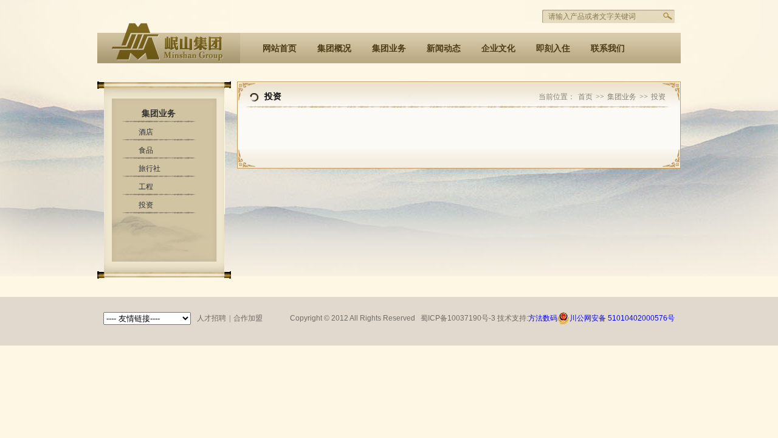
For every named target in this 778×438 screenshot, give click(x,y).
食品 (146, 150)
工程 (146, 186)
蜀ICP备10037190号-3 (459, 318)
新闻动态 (444, 48)
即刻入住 (553, 48)
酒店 (146, 132)
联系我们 (608, 48)
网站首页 (280, 48)
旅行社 (149, 168)
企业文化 (498, 48)
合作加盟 (248, 318)
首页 (585, 96)
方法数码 (542, 318)
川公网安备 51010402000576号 (622, 318)
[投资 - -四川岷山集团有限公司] (168, 57)
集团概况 (334, 48)
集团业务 (389, 48)
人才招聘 (211, 318)
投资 (146, 205)
